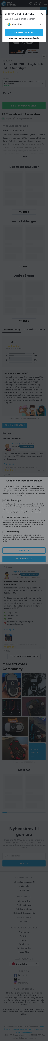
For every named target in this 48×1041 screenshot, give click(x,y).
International (18, 24)
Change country (24, 33)
